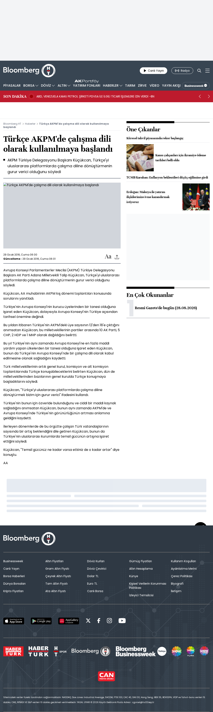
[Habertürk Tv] (38, 651)
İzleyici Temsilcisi (141, 595)
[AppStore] (13, 621)
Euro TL (92, 584)
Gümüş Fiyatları (140, 561)
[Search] (199, 71)
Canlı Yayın (11, 569)
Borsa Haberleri (14, 576)
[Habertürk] (13, 651)
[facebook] (98, 621)
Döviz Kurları (95, 561)
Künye (133, 576)
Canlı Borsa (95, 591)
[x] (88, 621)
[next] (209, 96)
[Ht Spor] (60, 651)
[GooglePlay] (41, 621)
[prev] (199, 96)
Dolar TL (93, 576)
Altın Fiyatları (54, 561)
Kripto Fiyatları (13, 591)
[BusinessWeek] (196, 86)
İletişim (176, 591)
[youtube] (122, 621)
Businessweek (13, 561)
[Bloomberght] (29, 70)
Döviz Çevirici (96, 569)
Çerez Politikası (181, 576)
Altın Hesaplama (141, 569)
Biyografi (177, 584)
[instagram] (109, 621)
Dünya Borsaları (14, 584)
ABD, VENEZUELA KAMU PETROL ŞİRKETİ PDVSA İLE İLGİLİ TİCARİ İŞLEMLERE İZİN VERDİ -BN (95, 96)
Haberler (30, 123)
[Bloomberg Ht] (91, 651)
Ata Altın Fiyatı (55, 591)
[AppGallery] (68, 621)
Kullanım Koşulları (183, 561)
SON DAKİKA (14, 96)
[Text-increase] (108, 256)
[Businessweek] (141, 651)
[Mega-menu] (207, 71)
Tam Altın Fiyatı (56, 584)
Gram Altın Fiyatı (57, 569)
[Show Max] (205, 651)
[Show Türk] (190, 651)
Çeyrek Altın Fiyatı (58, 576)
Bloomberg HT (12, 123)
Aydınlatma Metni (184, 569)
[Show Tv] (177, 651)
